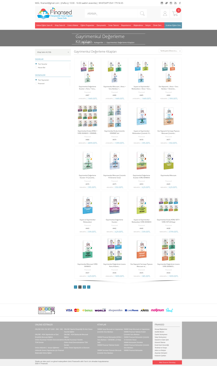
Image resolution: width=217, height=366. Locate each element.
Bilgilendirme (138, 25)
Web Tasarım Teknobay (167, 362)
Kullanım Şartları (160, 356)
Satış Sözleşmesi (160, 337)
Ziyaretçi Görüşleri (161, 353)
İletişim (148, 25)
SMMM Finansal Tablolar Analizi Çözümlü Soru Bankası (135, 333)
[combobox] (170, 51)
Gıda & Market (72, 25)
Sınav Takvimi (113, 25)
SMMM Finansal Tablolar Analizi (108, 345)
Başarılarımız (126, 25)
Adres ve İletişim (160, 350)
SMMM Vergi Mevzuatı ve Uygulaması (137, 329)
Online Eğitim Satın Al (44, 25)
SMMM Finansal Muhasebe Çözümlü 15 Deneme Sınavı (136, 338)
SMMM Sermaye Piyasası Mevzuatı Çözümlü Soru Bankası (109, 352)
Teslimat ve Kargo (161, 348)
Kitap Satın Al (60, 25)
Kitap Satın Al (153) (44, 52)
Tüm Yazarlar (42, 64)
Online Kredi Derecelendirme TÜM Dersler (76, 344)
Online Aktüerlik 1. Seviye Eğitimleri (47, 348)
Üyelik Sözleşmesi (161, 334)
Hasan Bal (41, 67)
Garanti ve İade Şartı (162, 340)
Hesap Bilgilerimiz (161, 329)
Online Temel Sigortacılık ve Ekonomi (76, 348)
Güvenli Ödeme (160, 342)
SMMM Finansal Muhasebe (133, 350)
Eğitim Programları (87, 25)
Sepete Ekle (81, 99)
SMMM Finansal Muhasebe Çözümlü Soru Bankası (136, 346)
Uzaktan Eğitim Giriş (173, 25)
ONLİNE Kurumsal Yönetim (73, 340)
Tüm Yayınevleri (43, 80)
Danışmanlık (101, 25)
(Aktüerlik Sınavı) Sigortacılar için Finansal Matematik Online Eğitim (49, 352)
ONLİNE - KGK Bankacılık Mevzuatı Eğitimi (76, 336)
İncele (94, 99)
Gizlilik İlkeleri (159, 332)
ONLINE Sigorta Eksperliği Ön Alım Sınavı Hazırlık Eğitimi (78, 330)
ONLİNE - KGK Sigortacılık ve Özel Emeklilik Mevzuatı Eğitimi (47, 336)
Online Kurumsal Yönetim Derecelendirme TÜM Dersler (49, 341)
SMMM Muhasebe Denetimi (133, 342)
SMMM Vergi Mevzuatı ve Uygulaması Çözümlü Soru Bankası (110, 330)
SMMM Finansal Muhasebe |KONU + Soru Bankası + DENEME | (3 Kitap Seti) (109, 339)
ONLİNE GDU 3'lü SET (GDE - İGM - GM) (49, 329)
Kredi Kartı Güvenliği (162, 345)
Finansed (41, 83)
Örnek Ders (157, 25)
